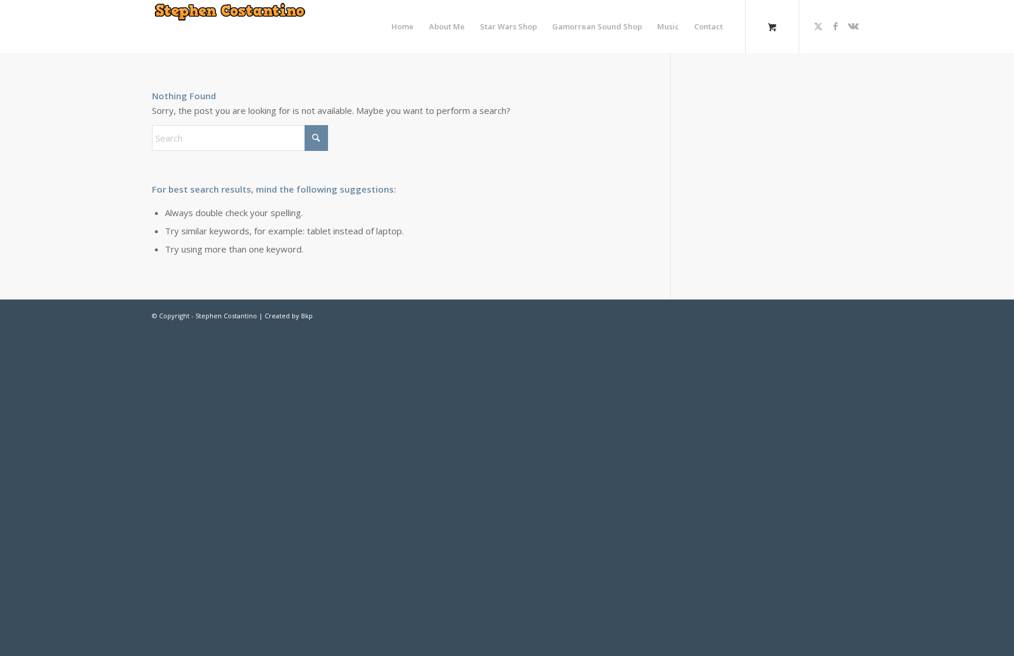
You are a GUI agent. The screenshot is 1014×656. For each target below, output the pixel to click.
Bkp (307, 315)
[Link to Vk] (853, 26)
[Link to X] (818, 26)
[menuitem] (402, 26)
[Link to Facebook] (835, 26)
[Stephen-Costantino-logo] (230, 26)
